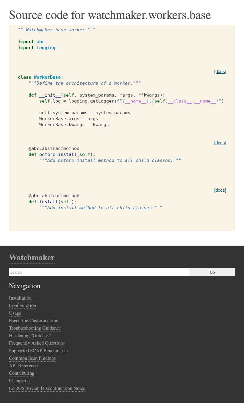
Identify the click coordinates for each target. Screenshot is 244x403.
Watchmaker (31, 257)
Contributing (21, 372)
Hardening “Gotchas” (30, 335)
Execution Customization (33, 320)
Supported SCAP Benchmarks (38, 350)
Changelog (19, 380)
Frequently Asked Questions (37, 342)
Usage (15, 312)
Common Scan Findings (32, 357)
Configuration (22, 305)
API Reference (23, 365)
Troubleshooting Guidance (35, 327)
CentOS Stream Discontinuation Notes (47, 388)
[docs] (220, 71)
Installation (20, 297)
